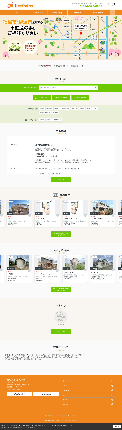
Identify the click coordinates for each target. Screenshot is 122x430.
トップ (16, 13)
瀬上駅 (88, 108)
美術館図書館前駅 (45, 112)
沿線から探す (57, 13)
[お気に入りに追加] (29, 215)
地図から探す (81, 97)
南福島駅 (49, 108)
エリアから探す (37, 13)
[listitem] (19, 214)
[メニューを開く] (112, 12)
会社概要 (77, 13)
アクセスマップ (67, 399)
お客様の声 (66, 390)
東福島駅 (74, 108)
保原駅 (56, 108)
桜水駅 (95, 108)
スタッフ (65, 385)
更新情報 (61, 179)
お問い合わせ (98, 13)
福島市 (42, 120)
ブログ (65, 395)
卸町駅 (82, 108)
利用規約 (49, 415)
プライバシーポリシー (60, 415)
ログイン (108, 5)
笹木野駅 (55, 112)
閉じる (117, 426)
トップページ (67, 381)
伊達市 (48, 120)
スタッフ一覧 (61, 331)
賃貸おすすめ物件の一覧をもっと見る (61, 289)
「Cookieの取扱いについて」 (19, 427)
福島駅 (42, 108)
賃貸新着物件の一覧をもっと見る (61, 234)
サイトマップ (73, 415)
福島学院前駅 (65, 108)
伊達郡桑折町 (57, 120)
